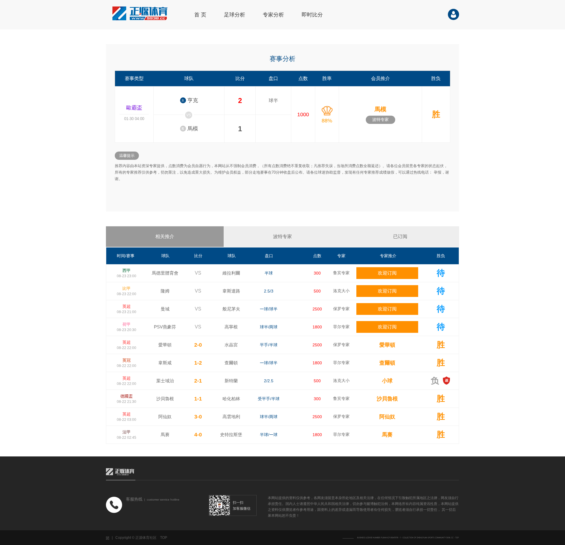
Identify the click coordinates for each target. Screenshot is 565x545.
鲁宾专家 (341, 272)
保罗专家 (341, 308)
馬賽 (387, 435)
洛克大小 (341, 290)
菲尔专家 (341, 326)
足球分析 (234, 15)
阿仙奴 (387, 417)
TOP (163, 538)
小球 (387, 381)
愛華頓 (387, 345)
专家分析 (273, 15)
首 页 (200, 15)
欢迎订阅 (387, 272)
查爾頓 (387, 363)
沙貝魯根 (387, 399)
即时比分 (312, 15)
